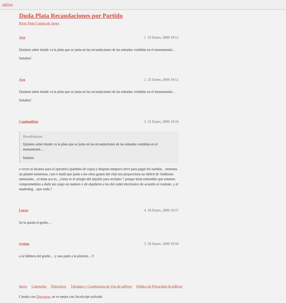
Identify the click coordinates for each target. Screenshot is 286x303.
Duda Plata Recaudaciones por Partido (71, 15)
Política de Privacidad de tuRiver (159, 286)
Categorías (39, 286)
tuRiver (7, 4)
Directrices (58, 286)
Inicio (23, 286)
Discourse (43, 297)
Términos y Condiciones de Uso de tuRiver (101, 286)
